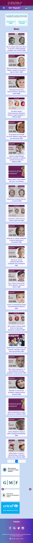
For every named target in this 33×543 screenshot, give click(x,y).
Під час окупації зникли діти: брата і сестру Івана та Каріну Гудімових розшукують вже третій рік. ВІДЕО (16, 48)
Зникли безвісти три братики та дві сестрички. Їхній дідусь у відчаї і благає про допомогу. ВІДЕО (16, 349)
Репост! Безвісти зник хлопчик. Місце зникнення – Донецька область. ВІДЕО (16, 285)
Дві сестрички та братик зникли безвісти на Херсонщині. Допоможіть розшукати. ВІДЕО (16, 328)
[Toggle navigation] (3, 7)
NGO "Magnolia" (14, 8)
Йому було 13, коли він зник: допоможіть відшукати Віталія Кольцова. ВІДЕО (16, 392)
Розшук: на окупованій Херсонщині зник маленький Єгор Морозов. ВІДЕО (16, 306)
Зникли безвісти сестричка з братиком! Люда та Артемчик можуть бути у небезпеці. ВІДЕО (16, 455)
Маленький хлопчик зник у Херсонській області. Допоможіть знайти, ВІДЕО (16, 91)
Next (30, 489)
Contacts (16, 521)
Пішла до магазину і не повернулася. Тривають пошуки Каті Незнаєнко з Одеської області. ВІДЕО (16, 70)
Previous (2, 489)
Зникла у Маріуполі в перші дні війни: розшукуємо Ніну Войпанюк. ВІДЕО (16, 433)
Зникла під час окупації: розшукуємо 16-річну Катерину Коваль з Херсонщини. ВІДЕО (16, 240)
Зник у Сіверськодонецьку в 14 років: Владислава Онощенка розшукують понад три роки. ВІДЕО (16, 371)
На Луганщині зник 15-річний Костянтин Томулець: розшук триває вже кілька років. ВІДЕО (16, 136)
